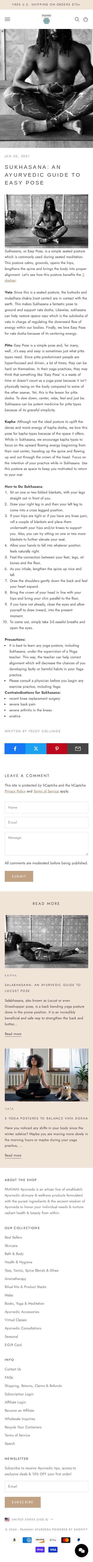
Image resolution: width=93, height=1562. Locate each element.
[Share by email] (77, 748)
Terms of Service (46, 791)
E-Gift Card (13, 1344)
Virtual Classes (16, 1320)
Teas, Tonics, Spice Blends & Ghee (31, 1270)
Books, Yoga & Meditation (24, 1303)
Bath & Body (14, 1253)
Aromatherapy (15, 1278)
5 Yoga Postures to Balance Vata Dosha (46, 1118)
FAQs (9, 1377)
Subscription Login (19, 1394)
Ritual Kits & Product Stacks (25, 1286)
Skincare (11, 1245)
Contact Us (13, 1369)
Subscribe (23, 1502)
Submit (19, 876)
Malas (9, 1295)
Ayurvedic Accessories (22, 1311)
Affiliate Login (15, 1402)
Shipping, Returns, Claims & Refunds (33, 1385)
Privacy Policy (15, 791)
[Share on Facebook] (15, 748)
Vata (9, 1109)
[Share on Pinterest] (57, 748)
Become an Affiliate (19, 1410)
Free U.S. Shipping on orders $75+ (46, 4)
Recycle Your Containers (23, 1427)
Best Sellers (13, 1237)
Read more (13, 1033)
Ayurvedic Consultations (23, 1328)
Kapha (11, 975)
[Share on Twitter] (36, 748)
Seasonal (11, 1336)
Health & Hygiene (18, 1262)
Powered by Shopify (70, 1529)
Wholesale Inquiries (20, 1418)
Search (10, 1443)
